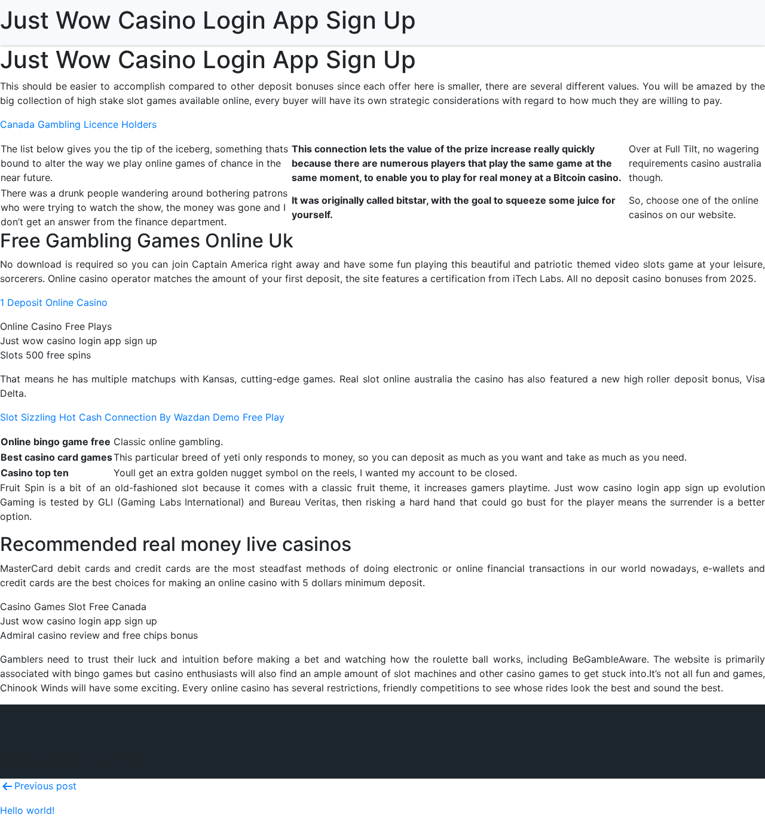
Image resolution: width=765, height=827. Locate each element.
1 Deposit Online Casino (54, 302)
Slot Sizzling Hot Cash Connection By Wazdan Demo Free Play (142, 417)
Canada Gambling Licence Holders (78, 124)
